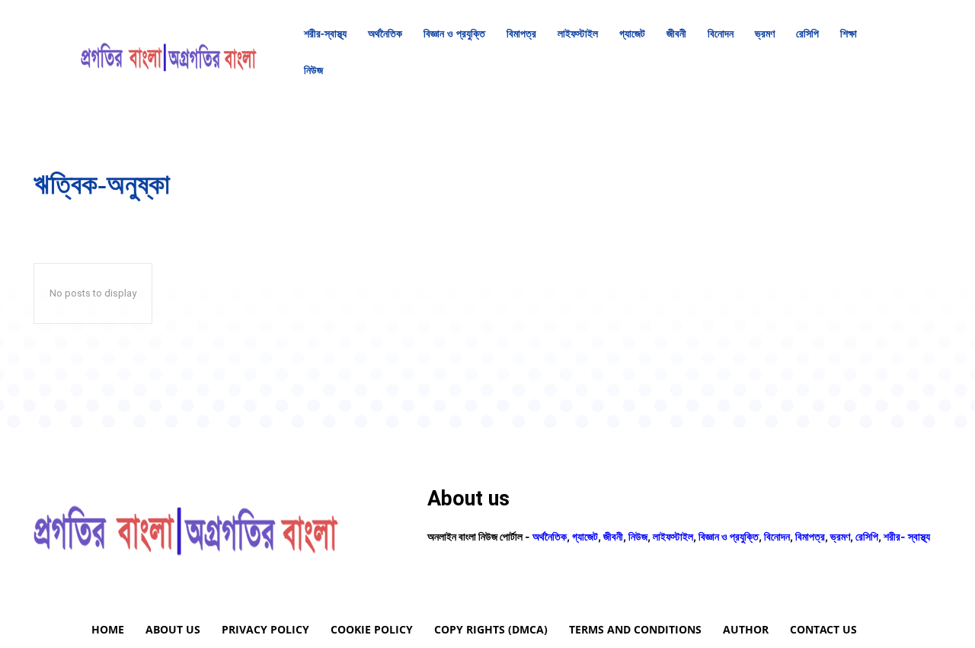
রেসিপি (866, 536)
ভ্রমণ (840, 536)
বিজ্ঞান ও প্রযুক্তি (728, 536)
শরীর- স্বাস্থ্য (907, 536)
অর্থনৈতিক (549, 536)
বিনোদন (777, 536)
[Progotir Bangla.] (169, 52)
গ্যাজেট (585, 536)
